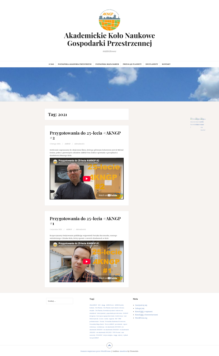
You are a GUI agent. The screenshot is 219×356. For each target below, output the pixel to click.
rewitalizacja (100, 327)
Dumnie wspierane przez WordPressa (96, 351)
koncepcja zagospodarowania (105, 316)
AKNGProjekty (119, 305)
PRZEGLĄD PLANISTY (132, 64)
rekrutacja (93, 327)
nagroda (111, 319)
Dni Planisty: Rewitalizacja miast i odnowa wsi (109, 310)
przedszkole (118, 324)
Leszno (101, 319)
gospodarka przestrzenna (114, 313)
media (106, 319)
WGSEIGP (99, 335)
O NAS (51, 64)
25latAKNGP (93, 305)
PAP (116, 319)
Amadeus (123, 351)
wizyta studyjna (108, 335)
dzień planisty (101, 313)
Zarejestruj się (141, 305)
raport (125, 324)
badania (92, 308)
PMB (119, 319)
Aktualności (79, 144)
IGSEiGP (125, 313)
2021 (99, 305)
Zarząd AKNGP (94, 338)
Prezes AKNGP (109, 324)
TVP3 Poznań (116, 332)
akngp (103, 305)
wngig (115, 335)
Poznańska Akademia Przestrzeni (74, 64)
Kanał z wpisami (144, 311)
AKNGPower (110, 305)
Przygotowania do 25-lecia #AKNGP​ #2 (85, 135)
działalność (93, 313)
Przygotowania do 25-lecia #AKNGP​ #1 (85, 220)
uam (122, 332)
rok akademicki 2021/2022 (104, 332)
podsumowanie (94, 321)
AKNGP (67, 144)
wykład (125, 335)
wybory (120, 335)
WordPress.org (141, 318)
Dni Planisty (98, 308)
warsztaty (92, 335)
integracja (93, 316)
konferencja (119, 316)
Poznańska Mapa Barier (107, 64)
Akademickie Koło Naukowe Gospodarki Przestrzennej (109, 39)
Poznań (102, 321)
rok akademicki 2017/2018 (113, 327)
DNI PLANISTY (152, 64)
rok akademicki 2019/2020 (111, 329)
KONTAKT (166, 64)
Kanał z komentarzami (146, 314)
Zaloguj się (139, 308)
